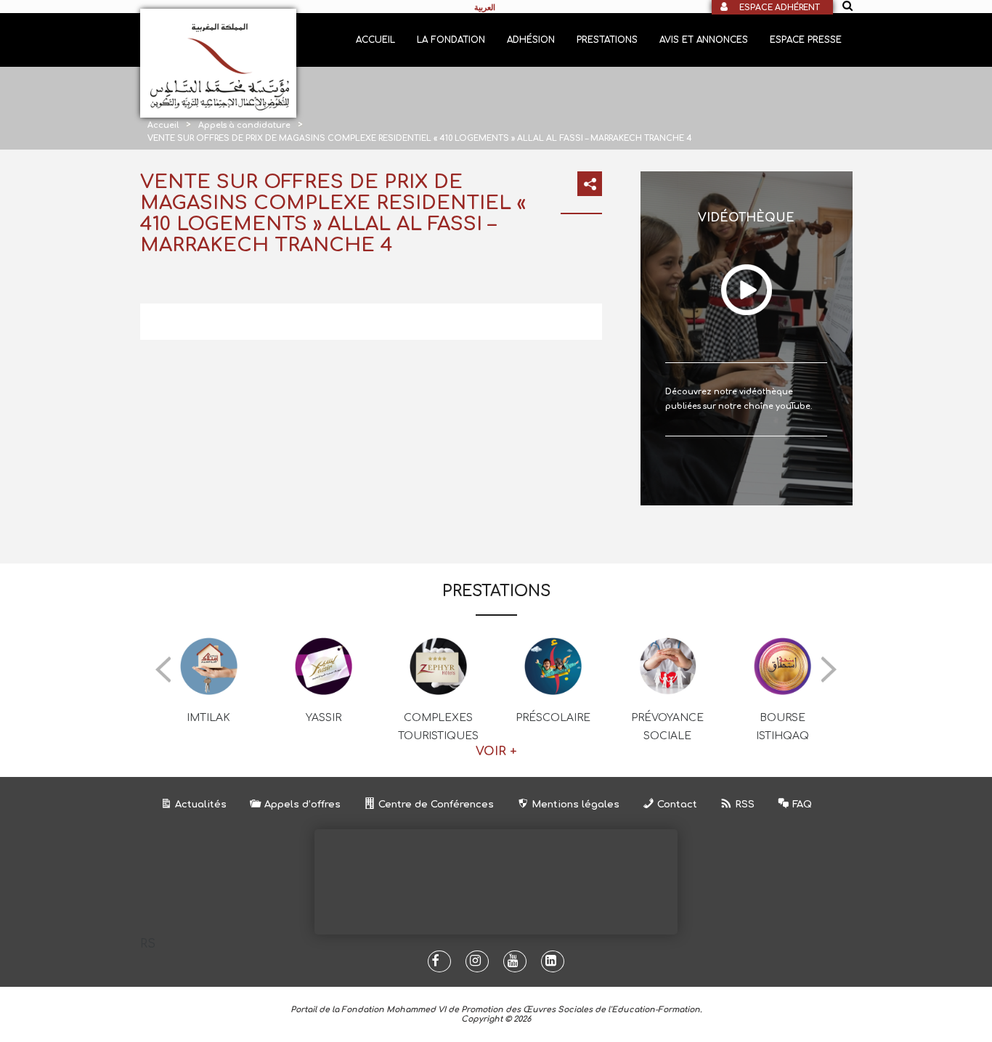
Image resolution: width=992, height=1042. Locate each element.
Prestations (607, 40)
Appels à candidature (244, 125)
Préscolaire (553, 717)
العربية (484, 7)
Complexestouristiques (438, 726)
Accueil (375, 40)
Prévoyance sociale (667, 726)
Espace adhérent (779, 7)
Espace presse (806, 40)
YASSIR (323, 717)
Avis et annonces (703, 40)
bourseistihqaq (782, 726)
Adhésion (531, 40)
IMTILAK (208, 717)
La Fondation (451, 40)
